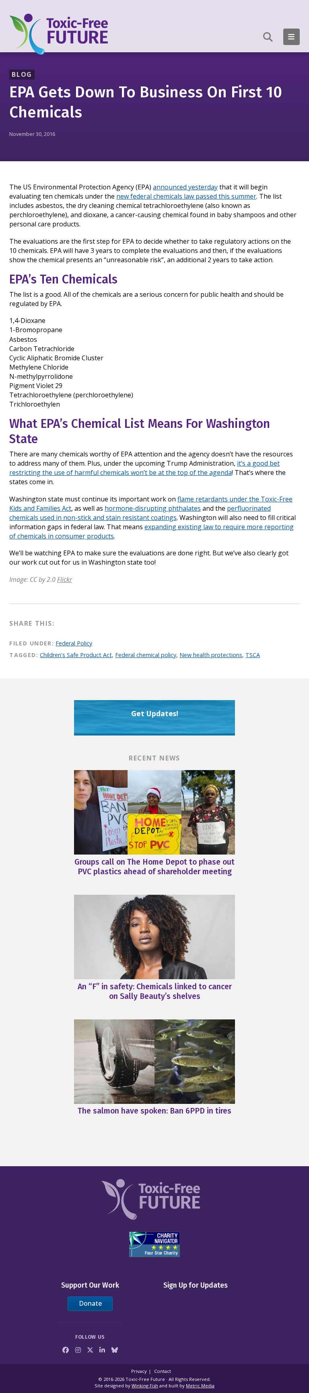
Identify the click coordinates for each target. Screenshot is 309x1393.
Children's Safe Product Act (76, 655)
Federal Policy (74, 643)
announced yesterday (185, 187)
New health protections (210, 655)
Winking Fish (145, 1386)
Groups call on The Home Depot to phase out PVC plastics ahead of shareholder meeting (154, 866)
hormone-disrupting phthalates (153, 508)
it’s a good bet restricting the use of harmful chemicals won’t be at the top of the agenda (144, 468)
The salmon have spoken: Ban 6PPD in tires (154, 1111)
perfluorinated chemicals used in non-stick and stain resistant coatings (140, 513)
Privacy (139, 1371)
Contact (162, 1371)
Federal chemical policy (145, 655)
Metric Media (200, 1386)
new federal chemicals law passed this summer (186, 196)
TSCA (252, 655)
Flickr (64, 579)
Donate (90, 1303)
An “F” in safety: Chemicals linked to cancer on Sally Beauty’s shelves (155, 991)
